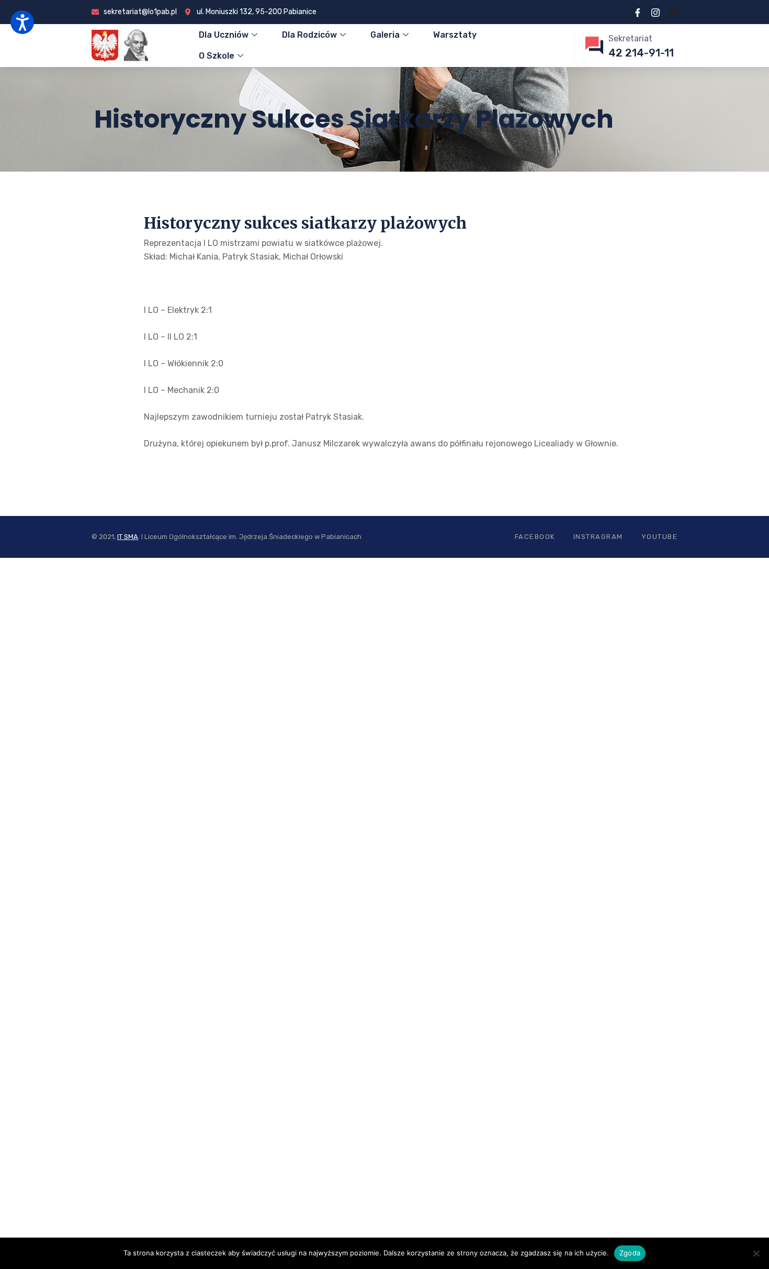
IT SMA (127, 537)
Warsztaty (455, 35)
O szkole (216, 56)
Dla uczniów (223, 35)
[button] (22, 22)
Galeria (385, 35)
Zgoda (629, 1253)
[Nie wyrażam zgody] (756, 1253)
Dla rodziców (309, 35)
